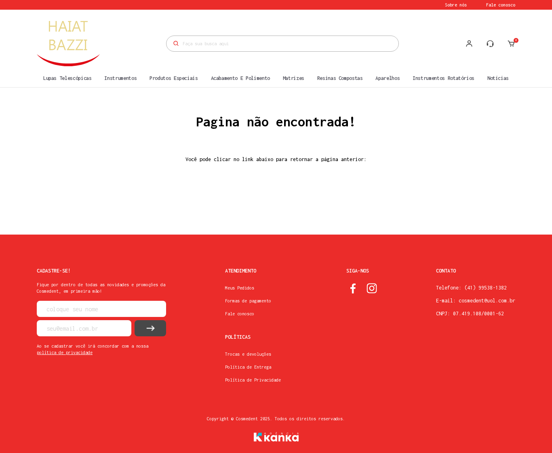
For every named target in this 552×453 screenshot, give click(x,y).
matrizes (293, 78)
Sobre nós (456, 4)
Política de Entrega (248, 367)
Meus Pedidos (239, 287)
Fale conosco (500, 4)
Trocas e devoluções (248, 354)
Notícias (498, 78)
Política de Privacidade (253, 380)
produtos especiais (174, 78)
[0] (511, 44)
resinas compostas (340, 78)
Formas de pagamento (248, 300)
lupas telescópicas (67, 78)
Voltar (276, 199)
